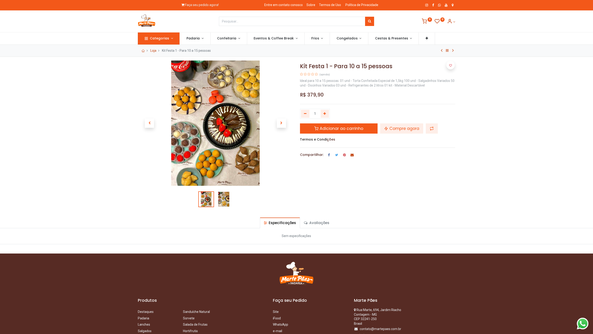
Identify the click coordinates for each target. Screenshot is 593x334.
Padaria (144, 318)
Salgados (144, 331)
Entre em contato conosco (283, 5)
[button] (427, 38)
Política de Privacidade (361, 5)
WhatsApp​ (280, 324)
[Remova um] (305, 114)
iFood (277, 318)
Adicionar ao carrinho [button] (341, 128)
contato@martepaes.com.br (380, 329)
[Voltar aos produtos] (447, 50)
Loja (153, 50)
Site (276, 312)
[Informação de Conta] (451, 22)
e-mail (277, 331)
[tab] (280, 222)
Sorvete (189, 318)
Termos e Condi (313, 139)
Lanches (144, 324)
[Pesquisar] (369, 21)
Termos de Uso (330, 5)
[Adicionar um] (325, 114)
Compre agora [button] (403, 128)
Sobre (310, 5)
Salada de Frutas (195, 324)
